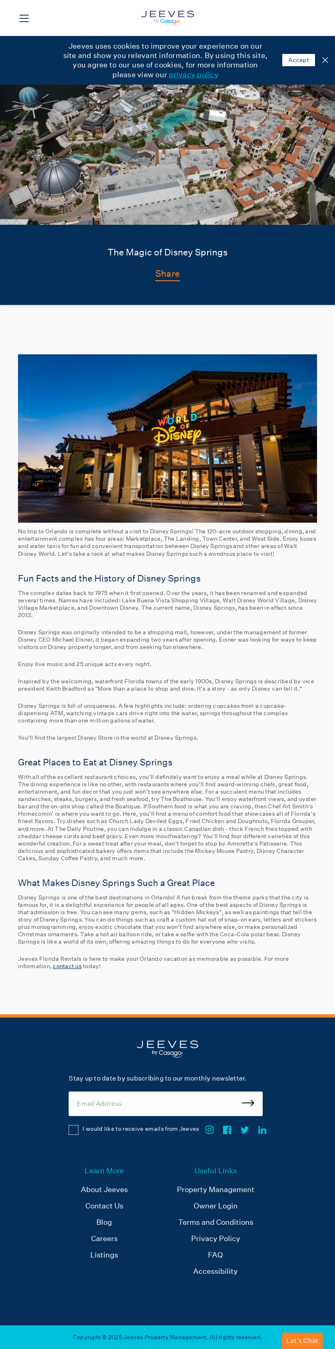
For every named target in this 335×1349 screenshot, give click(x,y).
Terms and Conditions (215, 1222)
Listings (104, 1255)
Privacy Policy (215, 1238)
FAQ (215, 1255)
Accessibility (215, 1271)
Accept (298, 60)
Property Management (216, 1189)
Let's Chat (302, 1341)
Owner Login (216, 1205)
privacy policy (194, 74)
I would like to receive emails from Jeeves (141, 1128)
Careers (104, 1238)
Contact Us (104, 1205)
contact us (67, 966)
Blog (104, 1222)
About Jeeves (104, 1189)
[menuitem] (104, 1221)
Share (167, 273)
